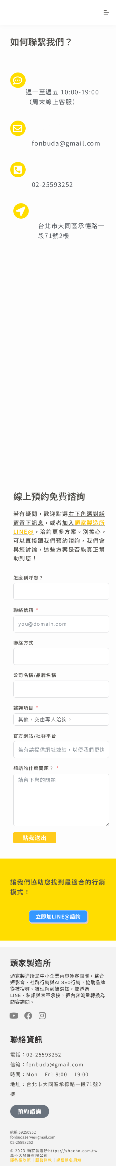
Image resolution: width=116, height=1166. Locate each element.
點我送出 (35, 838)
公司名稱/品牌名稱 (35, 675)
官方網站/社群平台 (35, 735)
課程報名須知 (69, 1159)
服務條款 (43, 1159)
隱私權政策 (20, 1159)
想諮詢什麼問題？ (33, 768)
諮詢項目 (23, 707)
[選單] (106, 12)
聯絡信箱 (23, 610)
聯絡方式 (23, 642)
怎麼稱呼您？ (28, 577)
